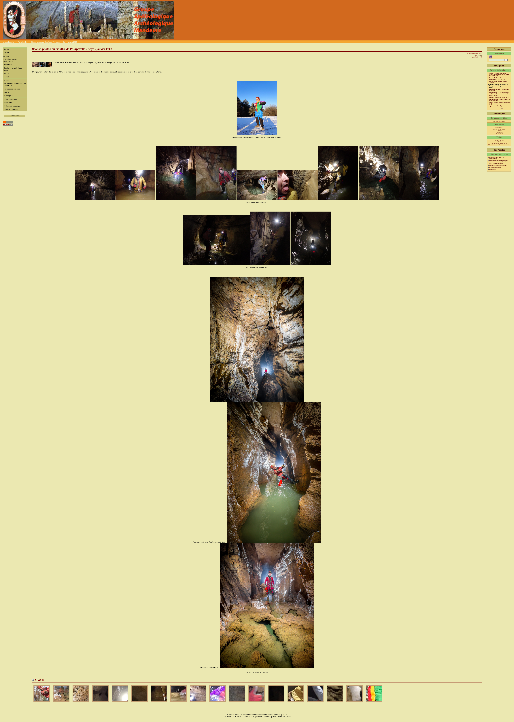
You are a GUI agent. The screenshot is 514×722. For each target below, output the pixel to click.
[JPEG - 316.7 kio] (257, 702)
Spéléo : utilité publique (12, 106)
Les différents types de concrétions (496, 158)
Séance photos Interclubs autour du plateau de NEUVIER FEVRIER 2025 (499, 74)
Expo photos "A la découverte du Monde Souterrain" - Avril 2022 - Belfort (499, 94)
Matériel (6, 92)
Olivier (480, 55)
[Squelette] (8, 125)
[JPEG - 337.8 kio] (178, 702)
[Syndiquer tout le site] (8, 122)
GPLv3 (274, 717)
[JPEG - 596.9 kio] (315, 702)
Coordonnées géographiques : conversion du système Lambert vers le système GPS (500, 162)
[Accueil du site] (88, 20)
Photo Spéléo (23, 42)
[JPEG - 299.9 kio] (335, 702)
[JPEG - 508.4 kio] (120, 702)
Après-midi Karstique (496, 106)
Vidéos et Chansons (10, 109)
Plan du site (227, 717)
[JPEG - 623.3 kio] (373, 702)
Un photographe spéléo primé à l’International (499, 100)
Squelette (281, 717)
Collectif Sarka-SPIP (263, 717)
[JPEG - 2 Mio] (139, 702)
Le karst (6, 80)
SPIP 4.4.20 (237, 717)
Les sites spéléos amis (11, 89)
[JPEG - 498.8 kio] (354, 702)
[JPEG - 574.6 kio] (218, 702)
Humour (6, 73)
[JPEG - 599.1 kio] (42, 702)
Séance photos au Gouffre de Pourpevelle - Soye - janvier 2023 (54, 42)
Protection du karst (10, 99)
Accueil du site (8, 42)
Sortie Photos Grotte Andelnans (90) (499, 103)
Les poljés (492, 169)
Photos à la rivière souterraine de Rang (499, 90)
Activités (6, 52)
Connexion (15, 116)
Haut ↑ (288, 717)
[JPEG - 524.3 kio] (100, 702)
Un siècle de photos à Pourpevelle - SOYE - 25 (497, 78)
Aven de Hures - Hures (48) (498, 165)
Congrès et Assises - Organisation (10, 60)
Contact (6, 49)
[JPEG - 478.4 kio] (237, 702)
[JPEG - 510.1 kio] (296, 702)
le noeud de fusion (495, 167)
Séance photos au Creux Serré (499, 97)
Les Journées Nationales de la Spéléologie (14, 84)
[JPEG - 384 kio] (198, 702)
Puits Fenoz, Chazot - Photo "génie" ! (498, 82)
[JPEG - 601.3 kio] (81, 702)
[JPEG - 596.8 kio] (61, 702)
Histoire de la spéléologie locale (12, 69)
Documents (7, 65)
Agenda (6, 56)
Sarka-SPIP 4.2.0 (249, 717)
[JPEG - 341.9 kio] (276, 702)
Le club (6, 77)
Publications (7, 103)
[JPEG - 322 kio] (159, 702)
